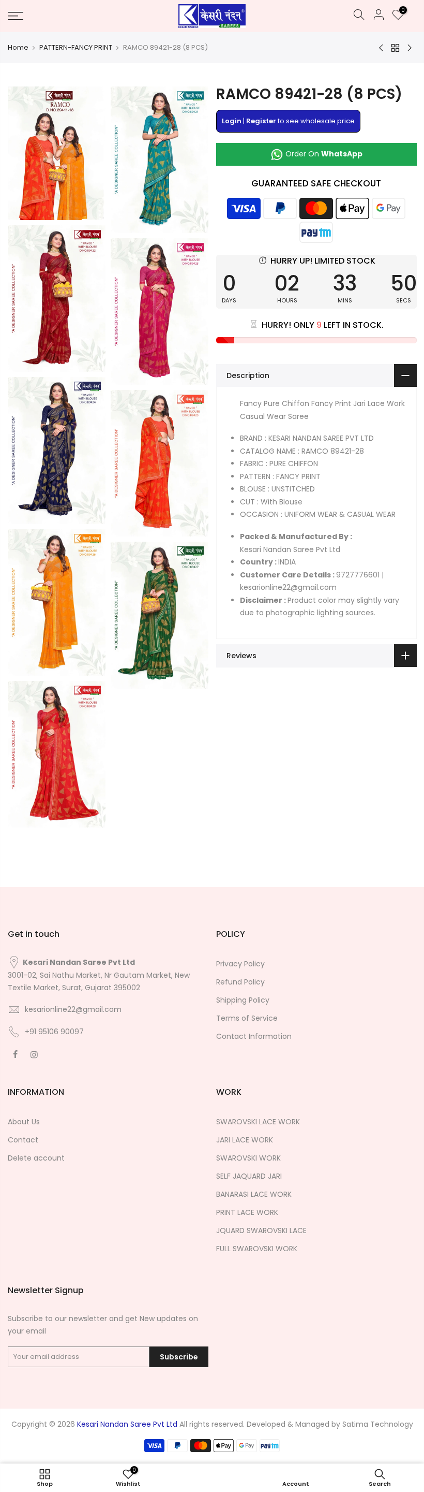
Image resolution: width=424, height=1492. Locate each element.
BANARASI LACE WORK (254, 1194)
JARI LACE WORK (244, 1140)
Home (18, 47)
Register (261, 121)
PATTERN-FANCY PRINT (75, 47)
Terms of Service (247, 1018)
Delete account (36, 1158)
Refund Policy (240, 982)
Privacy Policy (240, 964)
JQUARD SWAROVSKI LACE (261, 1230)
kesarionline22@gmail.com (73, 1009)
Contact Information (254, 1036)
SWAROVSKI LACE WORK (258, 1122)
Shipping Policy (242, 1000)
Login (231, 121)
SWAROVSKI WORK (248, 1158)
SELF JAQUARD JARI (249, 1176)
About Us (24, 1122)
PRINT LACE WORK (247, 1212)
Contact (23, 1140)
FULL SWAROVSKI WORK (256, 1248)
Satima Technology (377, 1424)
